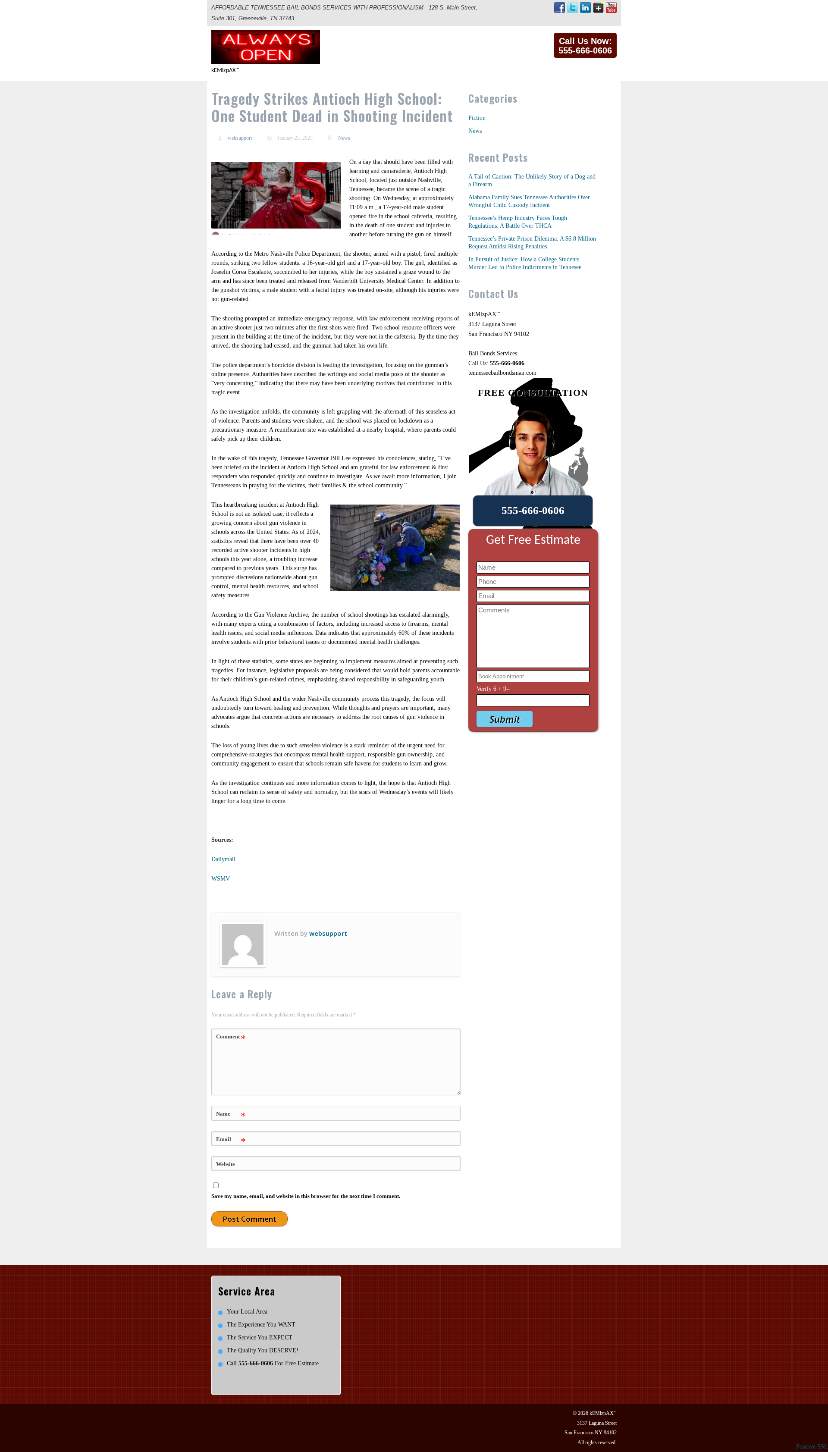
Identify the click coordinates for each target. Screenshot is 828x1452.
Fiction (477, 118)
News (344, 138)
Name (231, 1116)
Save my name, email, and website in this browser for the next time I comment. (305, 1196)
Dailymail (223, 859)
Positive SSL (812, 1446)
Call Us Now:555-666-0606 (585, 45)
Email (231, 1141)
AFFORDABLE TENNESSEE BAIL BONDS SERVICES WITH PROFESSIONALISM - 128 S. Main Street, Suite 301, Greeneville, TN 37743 (344, 13)
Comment (231, 1038)
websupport (240, 138)
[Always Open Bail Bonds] (265, 34)
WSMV (220, 878)
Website (225, 1164)
